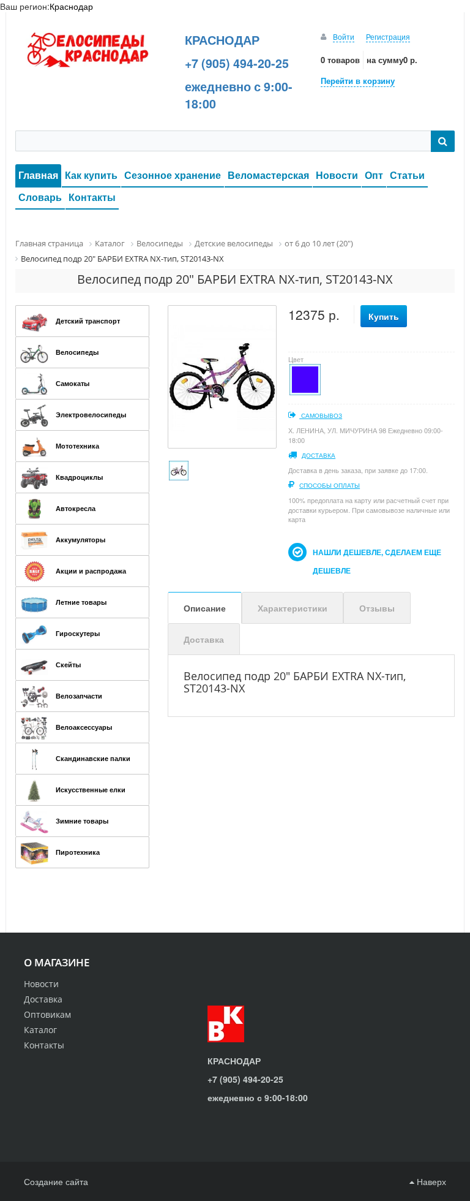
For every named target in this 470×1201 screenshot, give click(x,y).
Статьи (407, 175)
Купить (383, 316)
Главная (38, 175)
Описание (205, 608)
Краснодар (71, 6)
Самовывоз (320, 415)
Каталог (40, 1030)
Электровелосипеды (91, 414)
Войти (343, 36)
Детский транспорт (88, 320)
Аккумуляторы (80, 539)
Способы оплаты (329, 485)
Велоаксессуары (84, 727)
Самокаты (72, 383)
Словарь (40, 197)
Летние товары (81, 602)
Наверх (430, 1181)
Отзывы (377, 608)
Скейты (68, 664)
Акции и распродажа (91, 570)
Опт (374, 175)
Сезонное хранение (172, 175)
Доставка (318, 455)
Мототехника (77, 445)
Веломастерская (268, 175)
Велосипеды (77, 352)
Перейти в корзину (358, 80)
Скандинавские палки (93, 758)
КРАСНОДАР (222, 39)
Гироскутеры (78, 633)
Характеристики (292, 608)
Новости (337, 175)
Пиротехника (78, 852)
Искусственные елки (90, 789)
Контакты (92, 197)
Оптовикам (47, 1014)
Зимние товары (82, 820)
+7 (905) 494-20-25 (237, 63)
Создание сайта (56, 1181)
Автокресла (75, 508)
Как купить (91, 175)
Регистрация (388, 36)
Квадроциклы (79, 477)
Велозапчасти (79, 695)
